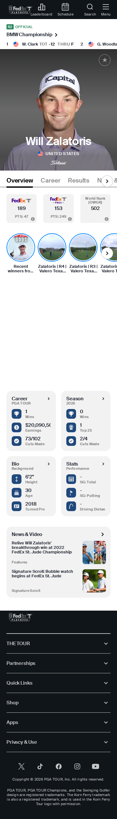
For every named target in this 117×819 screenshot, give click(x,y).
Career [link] (50, 180)
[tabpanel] (58, 393)
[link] (20, 9)
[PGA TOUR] (20, 617)
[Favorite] (104, 60)
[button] (21, 208)
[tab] (19, 181)
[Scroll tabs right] (107, 181)
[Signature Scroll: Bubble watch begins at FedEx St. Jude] (94, 581)
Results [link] (78, 180)
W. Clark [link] (30, 44)
